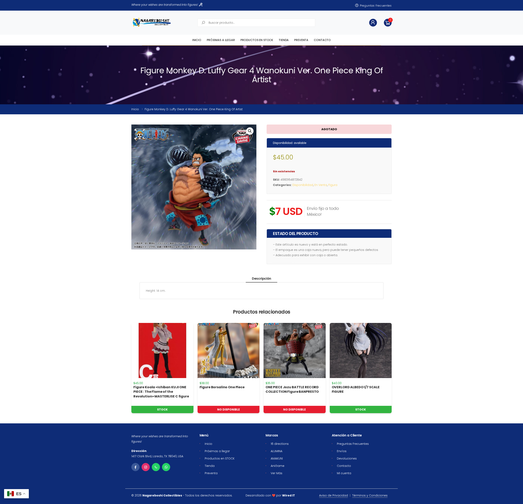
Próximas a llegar (221, 40)
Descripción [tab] (261, 278)
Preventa (301, 40)
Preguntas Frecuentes (375, 5)
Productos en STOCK (256, 40)
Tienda (284, 40)
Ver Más (276, 473)
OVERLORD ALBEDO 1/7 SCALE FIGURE (356, 389)
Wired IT (288, 495)
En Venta (320, 185)
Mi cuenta (344, 473)
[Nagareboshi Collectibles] (151, 22)
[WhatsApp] (166, 467)
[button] (388, 23)
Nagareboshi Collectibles (162, 495)
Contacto (322, 40)
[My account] (373, 23)
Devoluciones (347, 458)
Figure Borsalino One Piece (222, 387)
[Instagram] (146, 467)
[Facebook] (135, 467)
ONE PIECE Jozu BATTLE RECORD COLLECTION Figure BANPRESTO (292, 389)
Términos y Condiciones (370, 495)
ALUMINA (276, 451)
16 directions (280, 444)
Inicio (196, 40)
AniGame (277, 466)
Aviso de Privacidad (333, 495)
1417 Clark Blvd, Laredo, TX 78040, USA (157, 456)
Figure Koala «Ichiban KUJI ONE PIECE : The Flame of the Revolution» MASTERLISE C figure (161, 392)
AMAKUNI (277, 458)
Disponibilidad (302, 185)
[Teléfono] (156, 467)
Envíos (341, 451)
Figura (332, 185)
